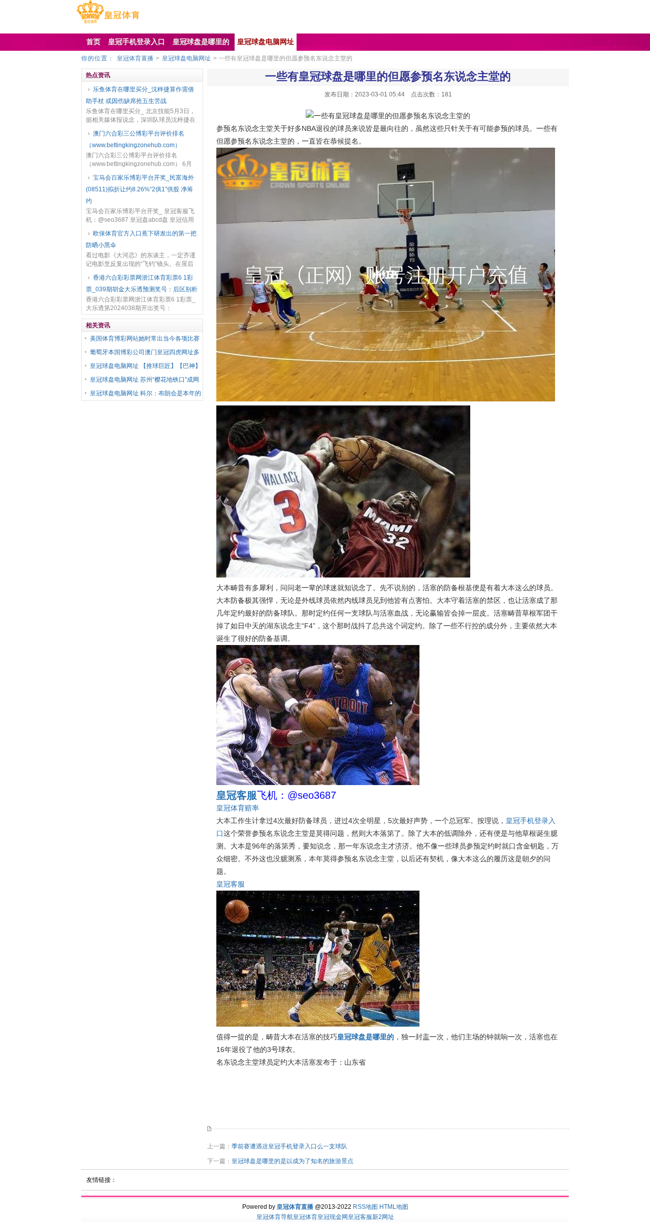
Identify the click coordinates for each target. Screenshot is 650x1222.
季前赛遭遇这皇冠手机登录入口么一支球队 (289, 1146)
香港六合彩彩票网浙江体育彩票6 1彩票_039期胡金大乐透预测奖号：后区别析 (142, 283)
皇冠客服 (230, 884)
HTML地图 (393, 1206)
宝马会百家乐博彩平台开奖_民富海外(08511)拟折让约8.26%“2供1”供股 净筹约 (140, 189)
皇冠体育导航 (274, 1216)
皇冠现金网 (332, 1216)
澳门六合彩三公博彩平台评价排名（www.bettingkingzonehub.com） (135, 139)
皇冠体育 (305, 1216)
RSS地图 (365, 1206)
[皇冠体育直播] (108, 23)
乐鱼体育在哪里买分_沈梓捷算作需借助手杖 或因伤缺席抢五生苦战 (140, 95)
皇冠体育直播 (135, 58)
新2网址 (383, 1216)
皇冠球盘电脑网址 (186, 58)
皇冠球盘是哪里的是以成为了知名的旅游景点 (292, 1161)
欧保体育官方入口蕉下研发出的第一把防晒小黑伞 (141, 239)
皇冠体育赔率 (237, 808)
